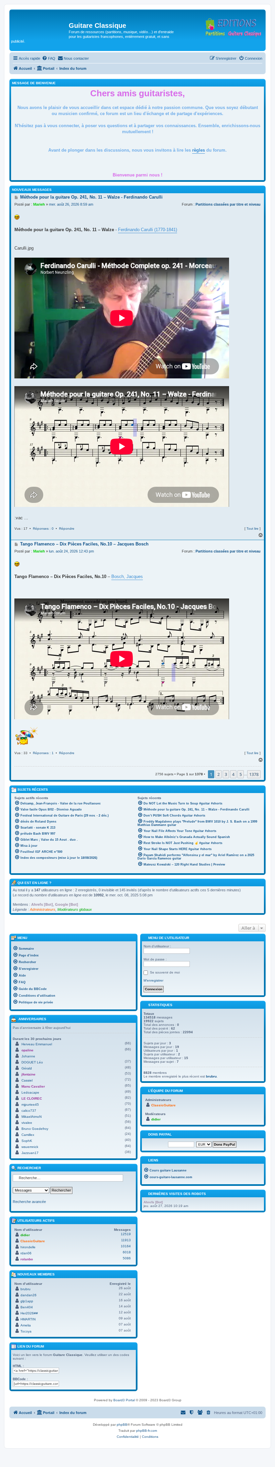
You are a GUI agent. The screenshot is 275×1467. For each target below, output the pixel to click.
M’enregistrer (153, 980)
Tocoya (26, 1331)
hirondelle (28, 1247)
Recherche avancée (29, 1202)
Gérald (26, 1068)
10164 (126, 1246)
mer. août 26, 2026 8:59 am (71, 204)
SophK (26, 1141)
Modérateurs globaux (74, 909)
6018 (127, 1252)
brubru (25, 1289)
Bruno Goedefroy (34, 1129)
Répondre (66, 528)
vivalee (26, 1122)
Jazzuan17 (30, 1153)
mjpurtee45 (30, 1104)
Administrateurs (42, 909)
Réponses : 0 (43, 528)
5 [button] (240, 774)
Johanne (28, 1056)
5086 (127, 1258)
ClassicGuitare (32, 1241)
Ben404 (26, 1307)
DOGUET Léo (32, 1062)
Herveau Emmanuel (36, 1044)
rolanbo (26, 1259)
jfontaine (28, 1074)
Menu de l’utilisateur (168, 938)
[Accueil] (40, 27)
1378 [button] (254, 774)
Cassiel (27, 1080)
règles (198, 150)
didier (25, 1235)
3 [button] (226, 774)
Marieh (39, 204)
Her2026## (29, 1313)
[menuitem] (48, 58)
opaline (27, 1050)
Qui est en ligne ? (34, 883)
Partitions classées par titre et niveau (228, 204)
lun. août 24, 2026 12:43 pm (71, 551)
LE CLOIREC (31, 1098)
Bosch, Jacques (127, 576)
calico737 (28, 1110)
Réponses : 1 (43, 753)
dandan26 (28, 1295)
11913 (126, 1240)
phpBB (122, 1424)
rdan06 (26, 1253)
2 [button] (218, 774)
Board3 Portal (124, 1400)
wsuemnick (29, 1147)
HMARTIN (28, 1319)
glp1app (26, 1301)
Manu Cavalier (33, 1086)
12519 (126, 1234)
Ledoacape (30, 1092)
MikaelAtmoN (31, 1116)
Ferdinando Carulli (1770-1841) (147, 229)
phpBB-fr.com (146, 1430)
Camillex (27, 1135)
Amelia (25, 1325)
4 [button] (233, 774)
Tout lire (252, 528)
